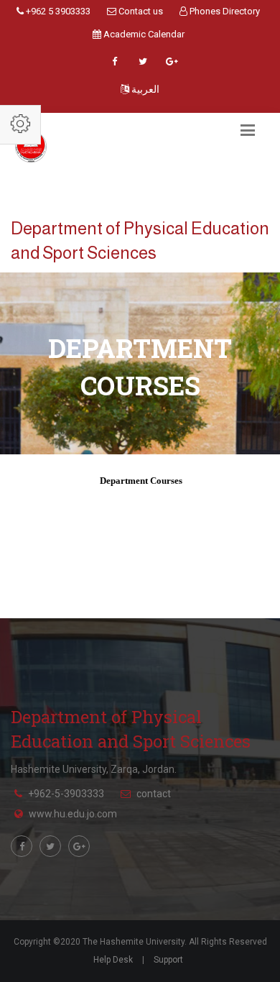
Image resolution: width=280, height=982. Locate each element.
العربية (144, 89)
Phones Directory (223, 11)
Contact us (139, 11)
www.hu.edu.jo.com (73, 814)
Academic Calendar (143, 34)
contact (153, 793)
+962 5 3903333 (57, 11)
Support (168, 960)
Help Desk (113, 960)
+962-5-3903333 (66, 793)
